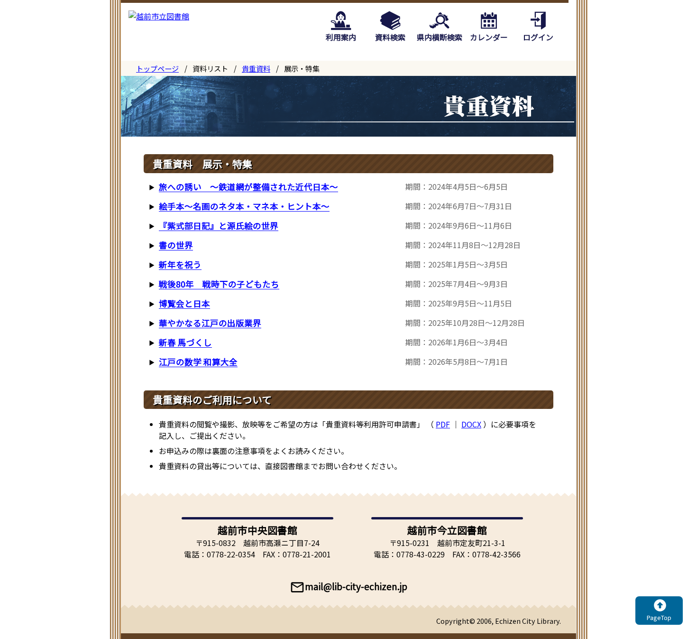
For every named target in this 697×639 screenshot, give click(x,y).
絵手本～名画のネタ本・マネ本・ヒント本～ (244, 206)
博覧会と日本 (184, 303)
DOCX (471, 424)
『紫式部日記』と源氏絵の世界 (218, 226)
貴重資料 (256, 68)
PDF (443, 424)
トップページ (157, 68)
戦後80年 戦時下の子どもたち (219, 284)
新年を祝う (180, 264)
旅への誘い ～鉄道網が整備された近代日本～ (248, 187)
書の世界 (176, 245)
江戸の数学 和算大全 (198, 362)
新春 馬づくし (185, 342)
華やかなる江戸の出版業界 (210, 323)
